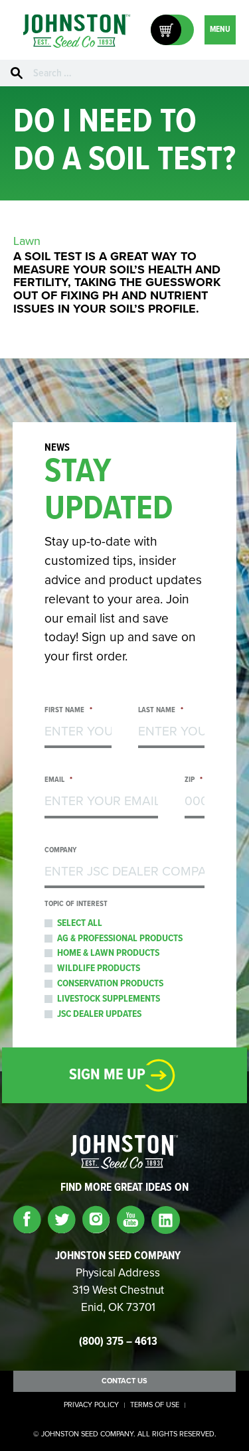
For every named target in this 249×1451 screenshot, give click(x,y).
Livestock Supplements (108, 999)
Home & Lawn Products (108, 953)
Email (58, 780)
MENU (220, 29)
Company (60, 851)
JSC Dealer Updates (99, 1014)
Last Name (160, 711)
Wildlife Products (98, 968)
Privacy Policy (91, 1405)
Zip (194, 780)
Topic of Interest (76, 904)
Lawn (27, 241)
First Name (68, 711)
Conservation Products (110, 983)
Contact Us (124, 1381)
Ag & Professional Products (120, 938)
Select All (79, 923)
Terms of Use (154, 1405)
